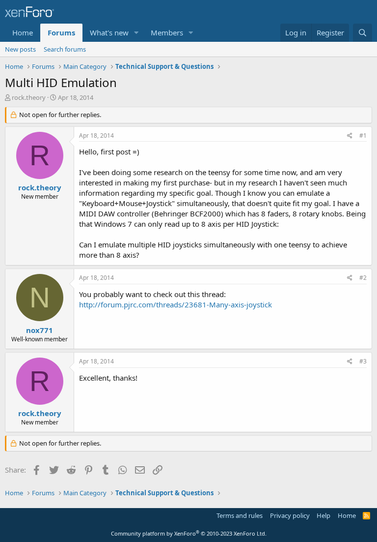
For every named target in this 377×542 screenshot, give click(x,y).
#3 (363, 361)
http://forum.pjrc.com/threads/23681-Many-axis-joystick (175, 304)
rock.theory (29, 97)
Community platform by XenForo (189, 533)
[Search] (362, 33)
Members (167, 32)
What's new (109, 32)
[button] (136, 33)
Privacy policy (290, 515)
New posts (20, 49)
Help (323, 515)
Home (22, 32)
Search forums (65, 49)
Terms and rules (239, 515)
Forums (61, 32)
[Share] (350, 136)
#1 (363, 135)
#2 (363, 277)
